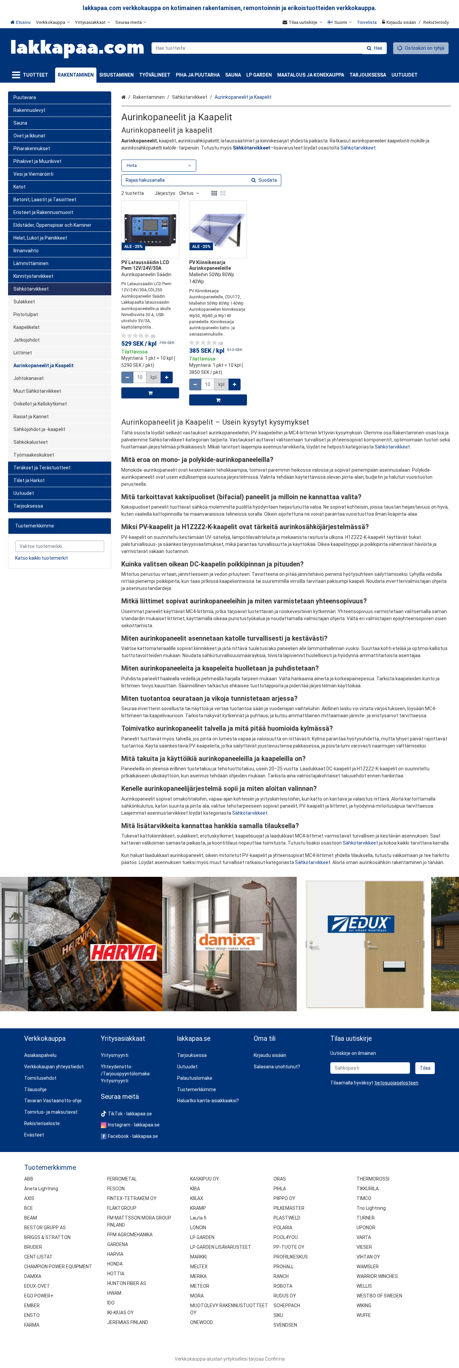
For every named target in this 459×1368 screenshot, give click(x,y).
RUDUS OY (285, 1295)
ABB (28, 1179)
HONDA (115, 1264)
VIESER (364, 1247)
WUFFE (364, 1315)
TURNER (366, 1218)
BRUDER (33, 1247)
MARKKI (198, 1256)
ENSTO (32, 1315)
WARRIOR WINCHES (377, 1276)
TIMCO (364, 1198)
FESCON (116, 1188)
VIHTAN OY (368, 1256)
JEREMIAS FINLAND (127, 1322)
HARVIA (115, 1254)
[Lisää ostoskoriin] (150, 392)
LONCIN (198, 1227)
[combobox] (269, 48)
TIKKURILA (368, 1188)
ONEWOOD (201, 1322)
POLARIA (283, 1227)
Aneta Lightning (41, 1188)
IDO (111, 1303)
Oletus (186, 193)
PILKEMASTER (289, 1208)
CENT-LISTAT (38, 1256)
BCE (28, 1208)
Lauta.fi (198, 1218)
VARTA (364, 1237)
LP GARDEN (202, 1237)
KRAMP (198, 1208)
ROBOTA (283, 1286)
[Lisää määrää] (167, 377)
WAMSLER (368, 1266)
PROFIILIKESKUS (291, 1256)
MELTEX (199, 1266)
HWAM (114, 1293)
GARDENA (117, 1244)
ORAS (280, 1179)
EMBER (32, 1305)
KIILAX (196, 1198)
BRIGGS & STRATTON (47, 1237)
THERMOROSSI (373, 1179)
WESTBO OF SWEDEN (379, 1295)
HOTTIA (115, 1273)
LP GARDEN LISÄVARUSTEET (220, 1247)
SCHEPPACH (287, 1305)
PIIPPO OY (284, 1198)
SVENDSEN (285, 1325)
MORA (197, 1295)
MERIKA (198, 1276)
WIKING (364, 1305)
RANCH (281, 1276)
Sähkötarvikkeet (358, 148)
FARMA (31, 1325)
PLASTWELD (287, 1218)
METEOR (199, 1286)
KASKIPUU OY (204, 1179)
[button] (396, 1082)
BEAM (30, 1218)
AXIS (29, 1198)
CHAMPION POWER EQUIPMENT (58, 1266)
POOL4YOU (286, 1237)
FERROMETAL (122, 1179)
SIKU (278, 1315)
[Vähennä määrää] (127, 377)
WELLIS (364, 1286)
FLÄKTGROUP (121, 1208)
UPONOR (366, 1227)
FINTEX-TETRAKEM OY (132, 1198)
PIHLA (280, 1188)
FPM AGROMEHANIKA (130, 1234)
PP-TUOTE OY (289, 1247)
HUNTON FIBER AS (126, 1283)
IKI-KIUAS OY (120, 1312)
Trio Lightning (371, 1208)
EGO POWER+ (38, 1295)
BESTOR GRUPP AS (45, 1227)
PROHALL (284, 1266)
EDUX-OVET (37, 1286)
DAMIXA (32, 1276)
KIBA (195, 1188)
